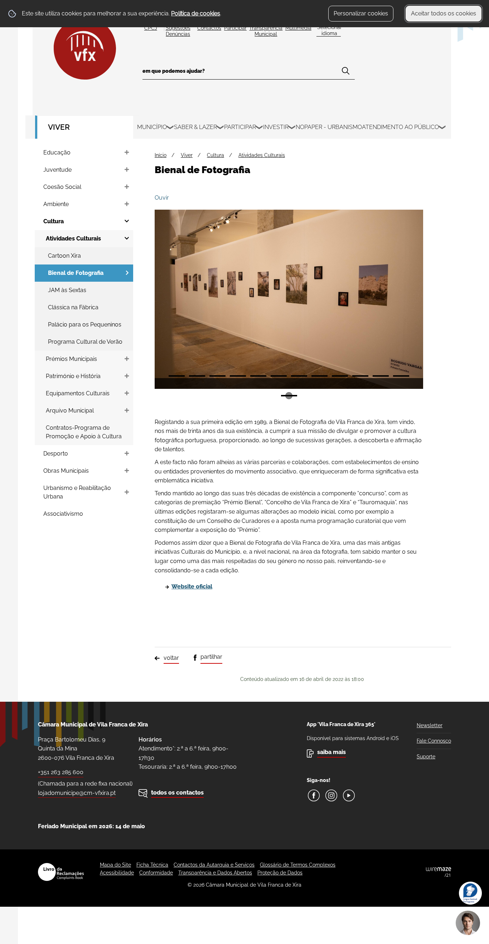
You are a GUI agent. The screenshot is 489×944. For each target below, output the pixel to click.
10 (360, 376)
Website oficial (191, 586)
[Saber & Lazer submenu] (220, 128)
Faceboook (314, 795)
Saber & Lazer (195, 127)
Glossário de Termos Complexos (297, 865)
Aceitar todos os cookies (443, 13)
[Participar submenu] (259, 128)
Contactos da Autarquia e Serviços (214, 865)
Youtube (349, 795)
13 (289, 396)
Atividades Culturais (261, 155)
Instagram (331, 795)
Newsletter (429, 725)
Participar (240, 127)
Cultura (215, 155)
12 (401, 376)
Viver (59, 127)
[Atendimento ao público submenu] (442, 128)
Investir (276, 127)
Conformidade (156, 873)
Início (160, 155)
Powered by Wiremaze (438, 872)
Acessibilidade (117, 873)
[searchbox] (248, 73)
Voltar (171, 657)
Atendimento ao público (400, 127)
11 (381, 376)
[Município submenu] (170, 128)
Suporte (426, 756)
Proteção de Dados (279, 873)
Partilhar (211, 656)
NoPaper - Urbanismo (329, 127)
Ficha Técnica (152, 865)
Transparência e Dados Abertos (215, 873)
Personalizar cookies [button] (361, 13)
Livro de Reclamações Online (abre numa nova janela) (61, 872)
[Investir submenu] (292, 128)
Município (152, 127)
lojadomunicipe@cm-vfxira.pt (77, 793)
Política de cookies (195, 13)
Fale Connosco (434, 741)
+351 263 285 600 (60, 772)
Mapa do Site (115, 865)
